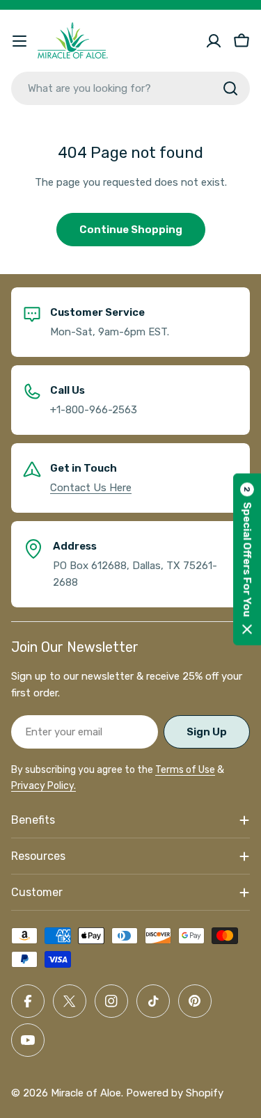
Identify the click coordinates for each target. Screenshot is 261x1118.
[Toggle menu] (19, 41)
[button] (247, 559)
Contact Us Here (91, 487)
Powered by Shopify (174, 1093)
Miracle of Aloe (86, 1093)
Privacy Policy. (43, 786)
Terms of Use (185, 770)
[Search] (230, 88)
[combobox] (130, 88)
